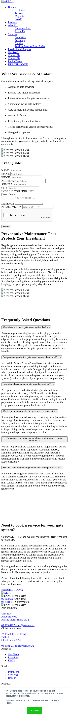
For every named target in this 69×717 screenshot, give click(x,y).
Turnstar (19, 13)
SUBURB (6, 184)
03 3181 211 (8, 601)
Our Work (13, 52)
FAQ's (11, 660)
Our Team (13, 654)
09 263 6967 (8, 598)
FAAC (18, 19)
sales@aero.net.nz (24, 625)
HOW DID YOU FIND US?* (17, 191)
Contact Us (14, 55)
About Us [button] (13, 25)
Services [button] (12, 34)
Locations (13, 657)
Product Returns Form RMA (30, 46)
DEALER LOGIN (18, 64)
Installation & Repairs (19, 49)
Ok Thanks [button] (34, 710)
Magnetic (20, 16)
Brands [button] (12, 7)
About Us (20, 31)
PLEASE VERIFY (11, 206)
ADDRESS (7, 180)
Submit (6, 226)
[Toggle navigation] (13, 2)
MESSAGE (7, 203)
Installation (20, 37)
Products (12, 22)
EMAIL (5, 173)
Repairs (19, 43)
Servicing (20, 40)
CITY (4, 187)
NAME (5, 170)
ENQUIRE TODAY (12, 589)
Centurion (20, 10)
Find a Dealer (15, 61)
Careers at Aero (23, 28)
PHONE (6, 177)
